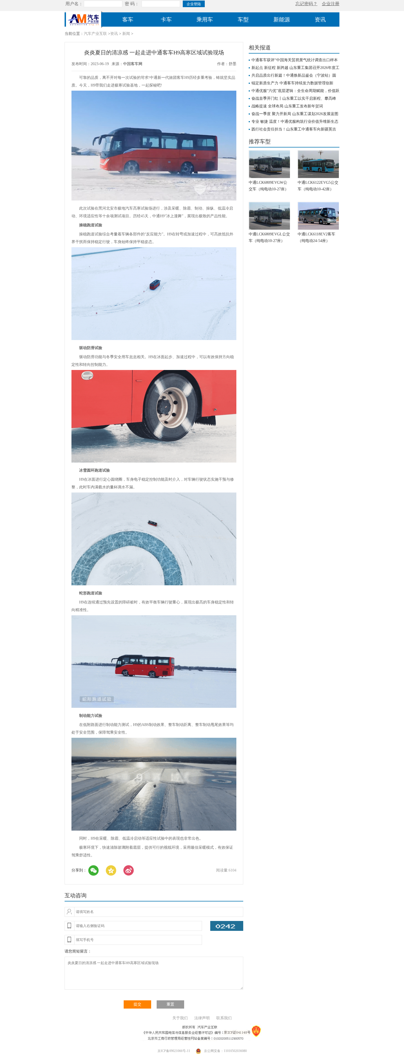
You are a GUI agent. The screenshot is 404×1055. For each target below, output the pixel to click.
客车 (127, 19)
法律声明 (202, 1018)
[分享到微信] (93, 870)
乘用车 (205, 19)
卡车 (166, 19)
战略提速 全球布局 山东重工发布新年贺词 (287, 106)
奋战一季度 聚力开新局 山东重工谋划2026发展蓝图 (294, 114)
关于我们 (180, 1018)
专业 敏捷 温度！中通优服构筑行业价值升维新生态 (294, 121)
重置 (170, 1004)
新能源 (281, 19)
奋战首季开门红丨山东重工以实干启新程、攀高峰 (293, 98)
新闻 (126, 34)
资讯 (320, 19)
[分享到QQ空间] (111, 870)
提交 (137, 1004)
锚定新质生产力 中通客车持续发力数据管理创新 (292, 83)
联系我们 (224, 1018)
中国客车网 (132, 64)
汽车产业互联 (95, 34)
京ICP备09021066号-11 (173, 1051)
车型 (243, 19)
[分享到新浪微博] (128, 870)
